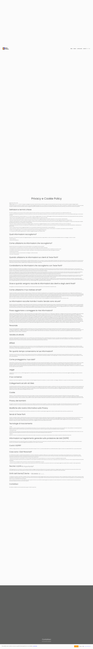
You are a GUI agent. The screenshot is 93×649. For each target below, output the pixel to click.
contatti (85, 48)
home (71, 48)
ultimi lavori (79, 48)
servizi (74, 48)
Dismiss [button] (80, 646)
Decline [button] (76, 646)
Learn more (35, 646)
